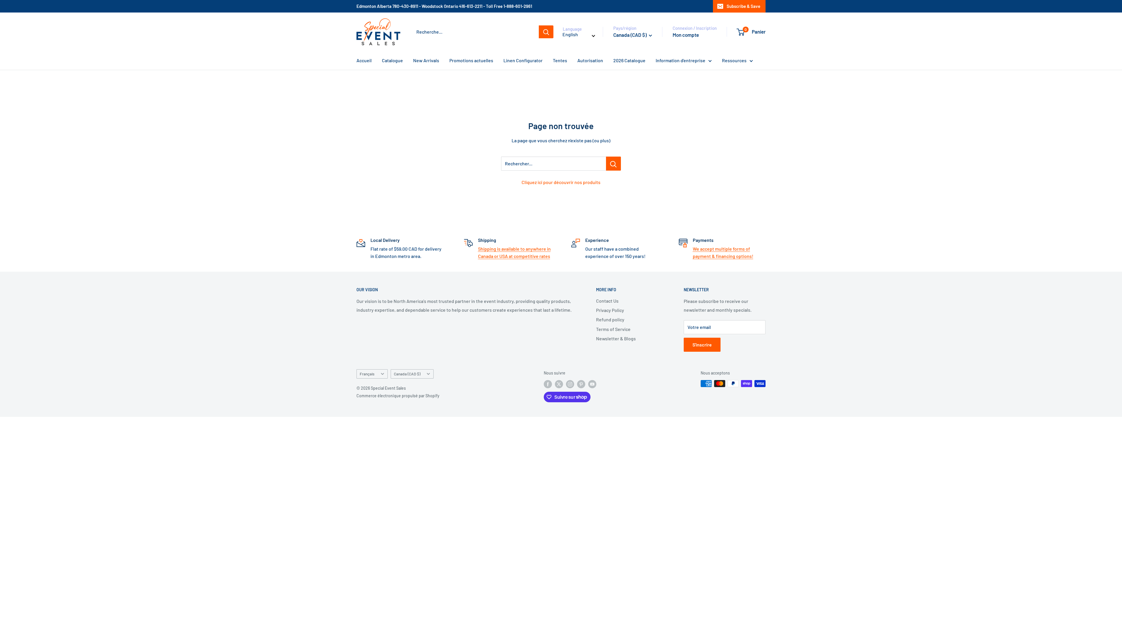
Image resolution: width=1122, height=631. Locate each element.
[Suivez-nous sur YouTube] (592, 384)
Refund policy (610, 319)
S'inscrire (702, 344)
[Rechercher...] (613, 164)
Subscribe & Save (743, 6)
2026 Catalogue (629, 60)
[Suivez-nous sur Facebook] (548, 384)
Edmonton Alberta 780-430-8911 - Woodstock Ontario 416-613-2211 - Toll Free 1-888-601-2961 (444, 6)
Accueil (364, 60)
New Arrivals (426, 60)
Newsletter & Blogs (616, 338)
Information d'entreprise (680, 60)
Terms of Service (613, 329)
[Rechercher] (546, 31)
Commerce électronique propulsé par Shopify (397, 395)
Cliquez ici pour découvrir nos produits (561, 182)
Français (367, 373)
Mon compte (686, 35)
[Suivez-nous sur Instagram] (570, 384)
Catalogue (392, 60)
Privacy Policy (610, 310)
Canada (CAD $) (407, 373)
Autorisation (590, 60)
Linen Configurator (523, 60)
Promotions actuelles (471, 60)
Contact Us (607, 301)
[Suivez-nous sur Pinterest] (581, 384)
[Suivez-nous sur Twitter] (559, 384)
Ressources (734, 60)
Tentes (560, 60)
